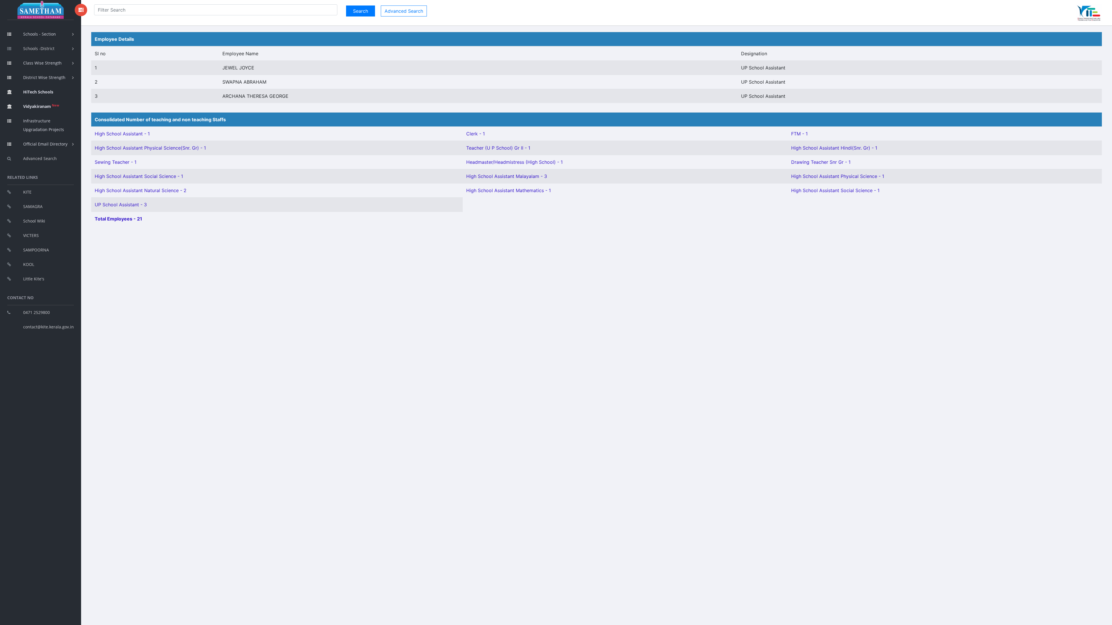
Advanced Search (40, 158)
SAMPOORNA (36, 250)
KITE (27, 192)
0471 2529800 (36, 312)
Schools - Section (39, 34)
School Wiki (34, 221)
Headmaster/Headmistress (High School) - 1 (514, 162)
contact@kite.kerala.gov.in (48, 327)
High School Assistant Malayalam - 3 (506, 176)
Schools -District (38, 48)
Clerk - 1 (475, 134)
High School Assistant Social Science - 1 (139, 176)
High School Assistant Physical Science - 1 (837, 176)
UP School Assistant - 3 (121, 204)
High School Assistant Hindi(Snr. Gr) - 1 (834, 148)
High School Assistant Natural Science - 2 (140, 190)
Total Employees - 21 (118, 219)
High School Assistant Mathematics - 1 (508, 190)
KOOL (28, 264)
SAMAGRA (33, 206)
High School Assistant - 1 (122, 134)
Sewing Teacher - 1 (115, 162)
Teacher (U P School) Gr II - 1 (498, 148)
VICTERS (31, 235)
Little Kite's (33, 279)
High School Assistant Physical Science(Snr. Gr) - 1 (150, 148)
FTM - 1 (799, 134)
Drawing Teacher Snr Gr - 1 (821, 162)
